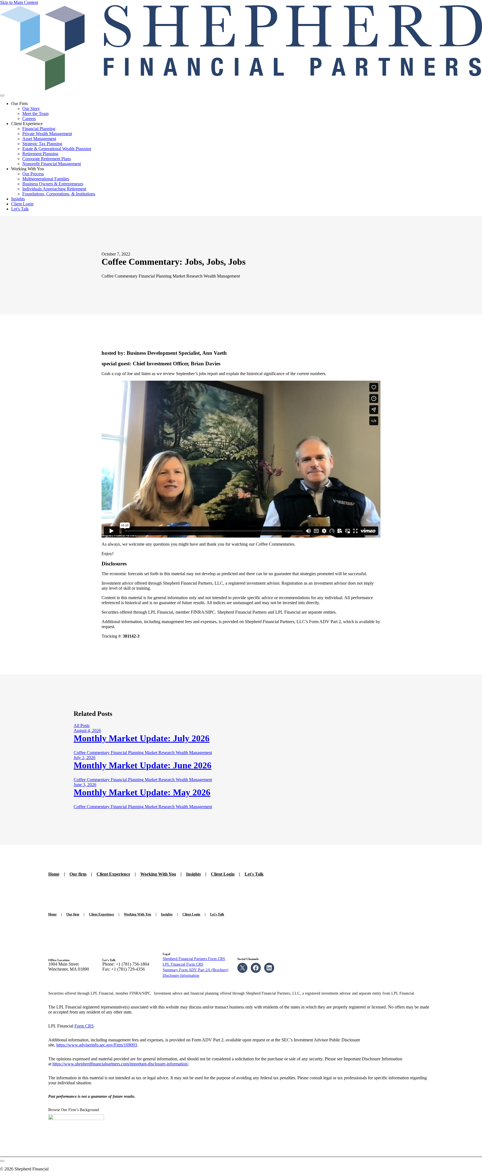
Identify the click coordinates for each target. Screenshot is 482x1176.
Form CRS (84, 1026)
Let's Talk (254, 874)
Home (53, 874)
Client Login (223, 874)
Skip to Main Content (19, 2)
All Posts (82, 725)
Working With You (158, 874)
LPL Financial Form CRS (183, 964)
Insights (193, 874)
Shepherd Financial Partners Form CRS (194, 959)
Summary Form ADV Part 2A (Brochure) (195, 970)
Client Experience (113, 874)
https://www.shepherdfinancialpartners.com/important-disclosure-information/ (120, 1063)
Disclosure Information (181, 975)
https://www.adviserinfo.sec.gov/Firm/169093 (96, 1045)
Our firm (77, 874)
